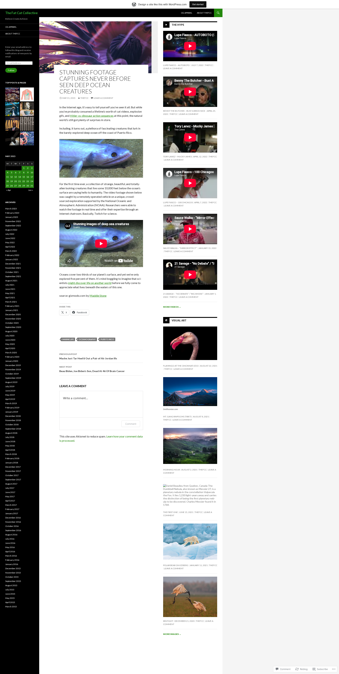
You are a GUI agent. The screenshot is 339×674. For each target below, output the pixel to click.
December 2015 (13, 568)
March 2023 (11, 208)
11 (7, 177)
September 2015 (13, 581)
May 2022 (10, 242)
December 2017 (13, 467)
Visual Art (179, 320)
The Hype (178, 24)
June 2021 (10, 289)
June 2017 (10, 492)
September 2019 (13, 378)
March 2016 (11, 555)
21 (19, 181)
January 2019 (11, 411)
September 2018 (13, 428)
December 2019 (13, 365)
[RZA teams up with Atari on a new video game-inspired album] (12, 109)
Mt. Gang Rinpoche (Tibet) (177, 416)
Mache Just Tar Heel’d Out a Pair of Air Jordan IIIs (88, 356)
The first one (170, 512)
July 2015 (9, 589)
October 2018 (12, 424)
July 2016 (9, 538)
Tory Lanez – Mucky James (177, 156)
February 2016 (12, 560)
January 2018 (11, 462)
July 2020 (9, 335)
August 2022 (11, 229)
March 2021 (11, 301)
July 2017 (9, 488)
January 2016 (11, 564)
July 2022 (9, 234)
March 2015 (11, 606)
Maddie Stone (98, 295)
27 (15, 185)
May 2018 (10, 445)
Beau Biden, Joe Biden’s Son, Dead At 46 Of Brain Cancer (92, 369)
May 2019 (10, 395)
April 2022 (10, 246)
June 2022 (10, 238)
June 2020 (10, 339)
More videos (172, 307)
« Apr (8, 190)
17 (32, 177)
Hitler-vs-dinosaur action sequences (92, 115)
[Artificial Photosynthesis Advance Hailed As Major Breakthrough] (27, 124)
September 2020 (13, 327)
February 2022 (12, 255)
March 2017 (11, 505)
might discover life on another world (89, 283)
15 (23, 177)
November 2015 (13, 572)
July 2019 (9, 386)
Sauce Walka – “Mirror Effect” (180, 248)
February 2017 (12, 509)
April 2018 (10, 450)
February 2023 (12, 212)
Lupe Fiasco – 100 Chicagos (178, 202)
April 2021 (10, 297)
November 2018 (13, 420)
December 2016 (13, 517)
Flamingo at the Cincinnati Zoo (181, 365)
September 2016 (13, 530)
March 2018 (11, 454)
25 (7, 185)
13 (15, 177)
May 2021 (10, 293)
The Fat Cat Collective (21, 13)
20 (15, 181)
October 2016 (12, 526)
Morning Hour (171, 469)
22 (23, 181)
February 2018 (12, 458)
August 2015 (11, 585)
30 (27, 185)
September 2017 (13, 479)
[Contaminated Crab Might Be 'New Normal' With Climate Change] (12, 94)
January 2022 (11, 259)
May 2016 (10, 547)
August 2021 (11, 280)
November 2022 (13, 221)
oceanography (87, 339)
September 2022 (13, 225)
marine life (68, 339)
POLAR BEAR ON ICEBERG (175, 565)
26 (11, 185)
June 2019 (10, 390)
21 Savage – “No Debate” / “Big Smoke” (183, 293)
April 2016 (10, 551)
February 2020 (12, 356)
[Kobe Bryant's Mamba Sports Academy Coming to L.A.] (12, 124)
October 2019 (12, 373)
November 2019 (13, 369)
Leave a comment (103, 98)
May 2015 (10, 598)
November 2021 (13, 268)
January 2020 (11, 361)
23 (27, 181)
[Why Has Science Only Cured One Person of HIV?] (27, 138)
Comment (130, 423)
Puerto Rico (107, 339)
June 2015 (10, 594)
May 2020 (10, 344)
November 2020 (13, 318)
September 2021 (13, 276)
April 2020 (10, 348)
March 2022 (11, 251)
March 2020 (11, 352)
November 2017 (13, 471)
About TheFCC (204, 13)
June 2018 (10, 441)
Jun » (30, 190)
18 (7, 181)
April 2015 (10, 602)
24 (32, 181)
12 (11, 177)
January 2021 (11, 310)
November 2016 (13, 522)
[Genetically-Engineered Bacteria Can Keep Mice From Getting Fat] (27, 94)
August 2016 (11, 534)
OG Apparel (186, 13)
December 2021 (13, 263)
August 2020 (11, 331)
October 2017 (12, 475)
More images (172, 634)
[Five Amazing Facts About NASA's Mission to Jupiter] (12, 138)
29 (23, 185)
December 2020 (13, 314)
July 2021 (9, 284)
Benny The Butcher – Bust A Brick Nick (184, 111)
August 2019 (11, 382)
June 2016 (10, 543)
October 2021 (12, 272)
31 (32, 185)
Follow (11, 70)
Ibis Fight (168, 621)
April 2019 (10, 399)
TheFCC (84, 98)
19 (11, 181)
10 (32, 172)
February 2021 (12, 306)
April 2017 (10, 500)
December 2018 (13, 416)
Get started (198, 4)
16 (27, 177)
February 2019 (12, 407)
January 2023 (11, 217)
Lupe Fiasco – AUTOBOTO (176, 65)
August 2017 (11, 483)
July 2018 (9, 437)
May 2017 (10, 496)
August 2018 (11, 433)
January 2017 (11, 513)
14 (19, 177)
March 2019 (11, 403)
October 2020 (12, 323)
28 (19, 185)
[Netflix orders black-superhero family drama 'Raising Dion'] (27, 109)
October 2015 (12, 577)
